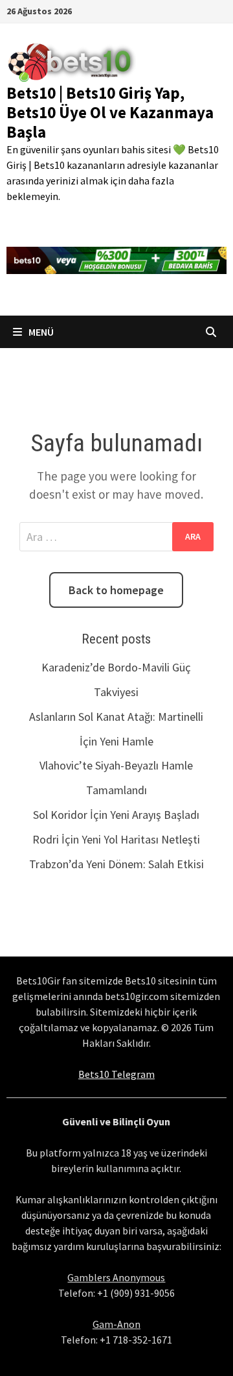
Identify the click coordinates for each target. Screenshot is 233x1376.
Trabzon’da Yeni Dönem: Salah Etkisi (116, 864)
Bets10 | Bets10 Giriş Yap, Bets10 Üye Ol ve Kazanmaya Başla (110, 112)
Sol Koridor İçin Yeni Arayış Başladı (116, 814)
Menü (40, 331)
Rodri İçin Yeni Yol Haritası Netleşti (116, 839)
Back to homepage (116, 589)
